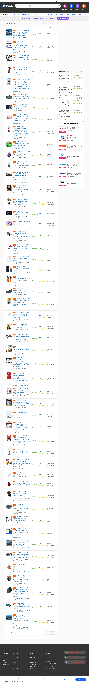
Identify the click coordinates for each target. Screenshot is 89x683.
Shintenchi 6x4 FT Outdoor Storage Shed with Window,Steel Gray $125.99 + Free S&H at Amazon (21, 402)
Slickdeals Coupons (34, 657)
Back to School (15, 14)
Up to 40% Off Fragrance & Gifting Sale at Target (21, 268)
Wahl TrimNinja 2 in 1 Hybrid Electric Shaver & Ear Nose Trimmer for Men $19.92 (21, 279)
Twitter (5, 660)
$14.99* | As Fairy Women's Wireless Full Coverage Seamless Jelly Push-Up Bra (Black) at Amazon (20, 189)
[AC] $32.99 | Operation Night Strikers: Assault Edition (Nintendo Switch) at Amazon (20, 578)
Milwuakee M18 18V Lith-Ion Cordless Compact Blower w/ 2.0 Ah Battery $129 (21, 247)
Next (52, 633)
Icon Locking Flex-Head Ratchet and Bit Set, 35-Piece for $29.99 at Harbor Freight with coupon (21, 391)
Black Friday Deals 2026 (35, 664)
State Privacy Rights (51, 666)
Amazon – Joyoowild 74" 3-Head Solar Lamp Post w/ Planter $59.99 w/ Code (21, 348)
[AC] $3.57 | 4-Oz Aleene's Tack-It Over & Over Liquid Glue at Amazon (21, 163)
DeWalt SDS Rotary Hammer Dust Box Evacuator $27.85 (20, 326)
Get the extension (63, 18)
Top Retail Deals (25, 14)
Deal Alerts (32, 660)
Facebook (5, 662)
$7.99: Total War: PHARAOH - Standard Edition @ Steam (20, 106)
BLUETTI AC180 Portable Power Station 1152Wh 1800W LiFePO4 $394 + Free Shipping (20, 531)
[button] (84, 7)
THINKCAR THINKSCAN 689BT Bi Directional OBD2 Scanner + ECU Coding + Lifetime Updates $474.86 (21, 425)
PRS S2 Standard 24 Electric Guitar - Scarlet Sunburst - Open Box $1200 (21, 483)
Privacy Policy (49, 657)
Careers (15, 666)
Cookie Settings (69, 679)
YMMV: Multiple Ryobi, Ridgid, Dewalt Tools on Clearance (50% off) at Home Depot (21, 314)
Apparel (62, 14)
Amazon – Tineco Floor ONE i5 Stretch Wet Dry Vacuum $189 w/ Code (21, 451)
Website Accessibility (51, 668)
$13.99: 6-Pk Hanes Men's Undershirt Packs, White (21, 258)
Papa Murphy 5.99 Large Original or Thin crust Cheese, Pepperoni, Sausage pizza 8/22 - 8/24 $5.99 (65, 104)
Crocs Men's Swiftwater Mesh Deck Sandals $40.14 (20, 290)
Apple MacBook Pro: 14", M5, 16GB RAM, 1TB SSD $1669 (21, 212)
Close (80, 679)
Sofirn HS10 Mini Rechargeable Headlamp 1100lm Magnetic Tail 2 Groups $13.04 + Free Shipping (20, 45)
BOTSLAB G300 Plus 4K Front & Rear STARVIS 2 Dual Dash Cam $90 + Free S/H (21, 58)
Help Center (16, 660)
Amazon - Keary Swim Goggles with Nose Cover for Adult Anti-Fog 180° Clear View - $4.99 (21, 543)
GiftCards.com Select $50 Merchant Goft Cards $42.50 (21, 223)
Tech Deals (43, 14)
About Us (15, 657)
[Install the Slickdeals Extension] (75, 652)
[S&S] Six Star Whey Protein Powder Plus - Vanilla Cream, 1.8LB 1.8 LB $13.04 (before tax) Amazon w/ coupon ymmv (65, 89)
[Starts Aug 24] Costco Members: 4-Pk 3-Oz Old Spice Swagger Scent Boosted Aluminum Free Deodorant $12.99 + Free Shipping (21, 377)
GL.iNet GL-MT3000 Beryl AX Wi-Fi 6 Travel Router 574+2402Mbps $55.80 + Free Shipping (21, 32)
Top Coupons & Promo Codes (68, 123)
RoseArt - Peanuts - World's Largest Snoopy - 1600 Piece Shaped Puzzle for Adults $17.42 (21, 201)
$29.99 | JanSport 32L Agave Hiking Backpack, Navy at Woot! (21, 153)
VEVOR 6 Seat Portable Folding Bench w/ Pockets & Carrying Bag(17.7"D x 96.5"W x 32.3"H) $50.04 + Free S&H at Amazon (21, 362)
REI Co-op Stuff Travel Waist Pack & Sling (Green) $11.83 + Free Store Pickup (21, 96)
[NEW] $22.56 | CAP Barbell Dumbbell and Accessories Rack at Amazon (21, 519)
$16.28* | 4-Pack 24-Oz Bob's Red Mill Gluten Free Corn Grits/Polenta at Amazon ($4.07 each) (21, 117)
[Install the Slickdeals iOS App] (75, 662)
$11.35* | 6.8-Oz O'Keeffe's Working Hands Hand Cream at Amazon (21, 143)
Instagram (6, 664)
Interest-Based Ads (51, 663)
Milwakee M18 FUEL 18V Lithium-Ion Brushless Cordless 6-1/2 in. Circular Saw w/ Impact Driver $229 (21, 554)
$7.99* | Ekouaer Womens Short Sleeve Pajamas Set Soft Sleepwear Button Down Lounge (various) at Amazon (21, 495)
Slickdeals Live (32, 662)
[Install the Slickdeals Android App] (75, 657)
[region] (44, 679)
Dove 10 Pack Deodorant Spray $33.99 (65, 96)
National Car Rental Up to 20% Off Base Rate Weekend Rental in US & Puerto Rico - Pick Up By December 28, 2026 (21, 175)
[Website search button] (59, 6)
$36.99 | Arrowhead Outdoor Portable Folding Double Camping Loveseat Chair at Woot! (21, 507)
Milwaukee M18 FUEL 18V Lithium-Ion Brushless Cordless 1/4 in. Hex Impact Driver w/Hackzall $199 (21, 336)
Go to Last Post (17, 38)
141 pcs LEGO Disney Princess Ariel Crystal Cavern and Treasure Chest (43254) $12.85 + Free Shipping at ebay (21, 463)
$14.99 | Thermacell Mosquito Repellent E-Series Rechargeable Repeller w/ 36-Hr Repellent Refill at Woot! (21, 234)
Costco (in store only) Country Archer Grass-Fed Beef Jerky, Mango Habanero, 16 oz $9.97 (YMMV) (21, 302)
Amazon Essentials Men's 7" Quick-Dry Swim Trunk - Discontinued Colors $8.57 (21, 70)
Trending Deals (64, 71)
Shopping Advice (52, 14)
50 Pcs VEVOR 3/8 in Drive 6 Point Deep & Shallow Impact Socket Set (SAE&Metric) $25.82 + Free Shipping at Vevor (21, 439)
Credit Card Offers (71, 14)
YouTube (5, 667)
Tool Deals (34, 14)
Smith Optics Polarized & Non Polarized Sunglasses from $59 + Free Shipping (21, 605)
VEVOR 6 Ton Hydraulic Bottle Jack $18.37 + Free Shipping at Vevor (21, 566)
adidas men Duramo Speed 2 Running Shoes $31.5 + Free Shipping (21, 414)
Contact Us (16, 668)
